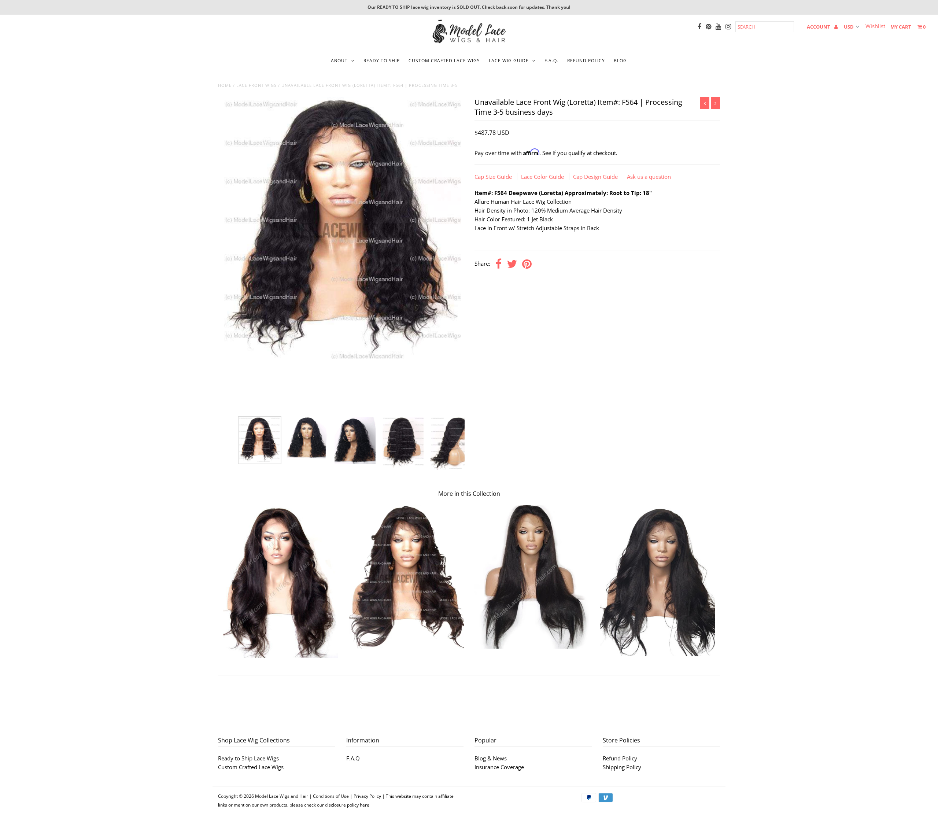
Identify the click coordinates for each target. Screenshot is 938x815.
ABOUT (339, 61)
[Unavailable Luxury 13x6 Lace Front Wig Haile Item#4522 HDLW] (531, 646)
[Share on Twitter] (512, 264)
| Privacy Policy (365, 796)
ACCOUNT (819, 26)
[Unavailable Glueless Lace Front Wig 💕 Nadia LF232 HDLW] (657, 654)
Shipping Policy (622, 767)
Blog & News (490, 758)
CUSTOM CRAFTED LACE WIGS (444, 61)
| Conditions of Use (329, 796)
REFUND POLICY (586, 61)
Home (225, 85)
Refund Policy (620, 758)
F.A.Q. (551, 61)
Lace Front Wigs (256, 85)
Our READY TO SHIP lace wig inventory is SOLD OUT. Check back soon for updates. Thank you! (469, 7)
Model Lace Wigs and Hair (281, 796)
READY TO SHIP (381, 61)
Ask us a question (649, 176)
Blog (620, 61)
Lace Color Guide (543, 176)
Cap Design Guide (596, 176)
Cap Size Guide (493, 176)
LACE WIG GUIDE (509, 61)
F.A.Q (353, 758)
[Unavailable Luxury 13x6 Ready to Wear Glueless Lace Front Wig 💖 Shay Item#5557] (406, 646)
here (364, 805)
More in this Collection (469, 494)
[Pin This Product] (527, 264)
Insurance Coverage (499, 767)
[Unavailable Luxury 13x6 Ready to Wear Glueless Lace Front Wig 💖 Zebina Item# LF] (280, 656)
